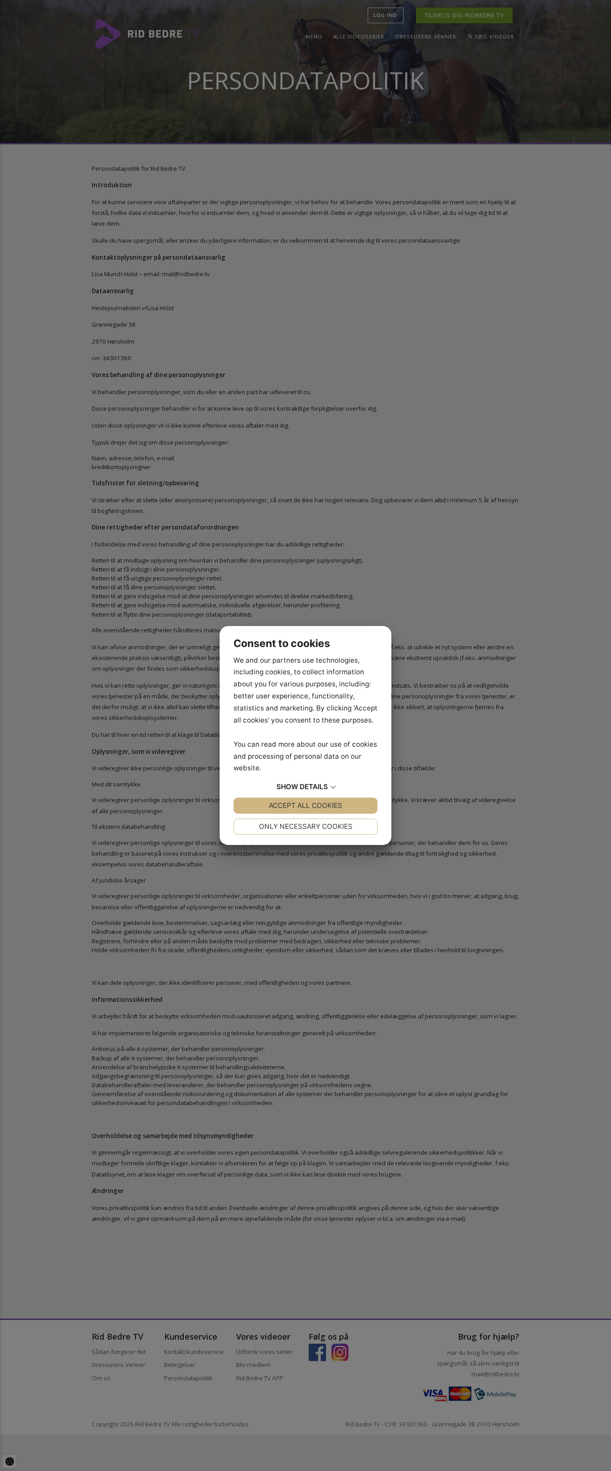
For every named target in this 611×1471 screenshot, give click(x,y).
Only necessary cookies (305, 826)
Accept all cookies (305, 805)
